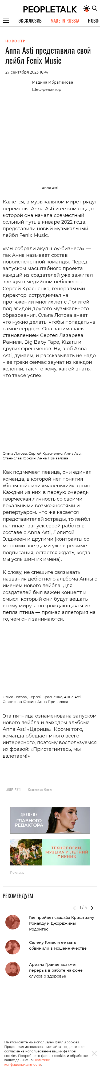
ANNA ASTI (13, 789)
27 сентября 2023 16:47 (27, 72)
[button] (92, 908)
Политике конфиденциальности (27, 1062)
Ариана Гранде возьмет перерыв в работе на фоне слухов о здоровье (56, 970)
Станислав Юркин (40, 789)
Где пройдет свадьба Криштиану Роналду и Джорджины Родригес (61, 923)
